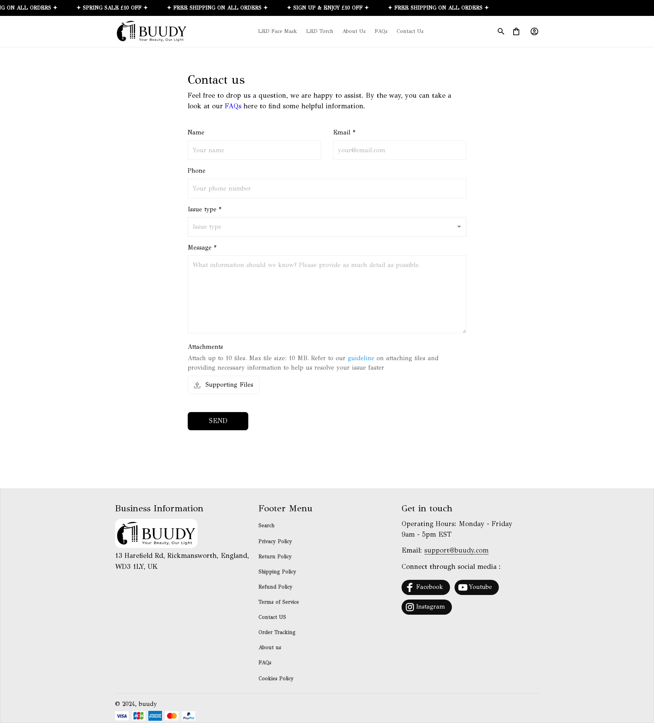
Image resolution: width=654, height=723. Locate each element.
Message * (202, 247)
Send (218, 421)
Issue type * (204, 209)
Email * (344, 132)
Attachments (205, 346)
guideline (361, 358)
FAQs (233, 106)
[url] (456, 550)
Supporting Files (228, 384)
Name (196, 132)
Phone (197, 170)
